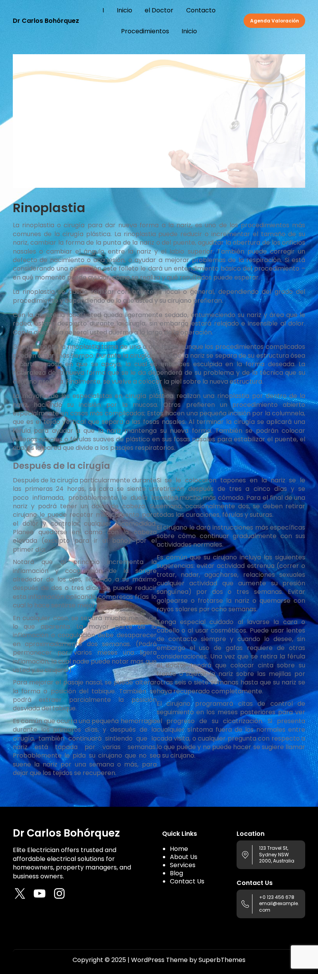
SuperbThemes (222, 959)
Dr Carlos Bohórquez (46, 20)
